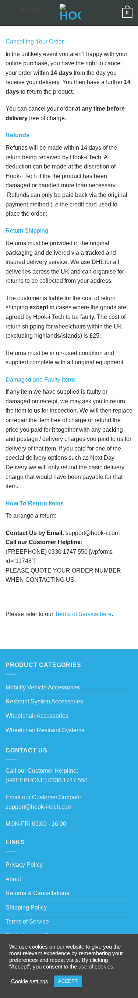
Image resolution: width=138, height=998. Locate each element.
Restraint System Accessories (44, 701)
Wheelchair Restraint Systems (45, 730)
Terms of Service (27, 921)
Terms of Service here (83, 614)
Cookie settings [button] (29, 981)
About (13, 879)
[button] (10, 13)
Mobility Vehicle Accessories (43, 687)
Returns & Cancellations (37, 893)
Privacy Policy (24, 865)
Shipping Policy (26, 907)
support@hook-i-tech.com (39, 807)
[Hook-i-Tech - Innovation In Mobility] (70, 13)
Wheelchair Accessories (37, 716)
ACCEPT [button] (68, 981)
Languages (31, 9)
